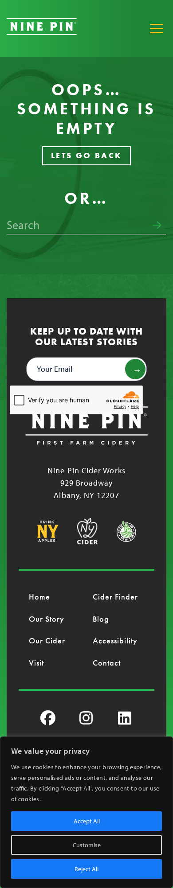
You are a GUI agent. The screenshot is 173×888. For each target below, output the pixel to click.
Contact (107, 663)
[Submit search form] (157, 225)
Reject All (86, 869)
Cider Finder (115, 597)
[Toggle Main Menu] (156, 28)
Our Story (47, 619)
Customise (87, 845)
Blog (101, 619)
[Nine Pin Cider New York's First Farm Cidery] (42, 32)
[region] (86, 812)
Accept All (87, 821)
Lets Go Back (86, 155)
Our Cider (47, 640)
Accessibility (115, 640)
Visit (36, 663)
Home (39, 597)
